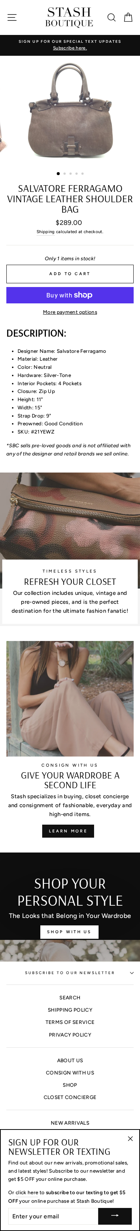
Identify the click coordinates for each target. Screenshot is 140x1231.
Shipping (46, 231)
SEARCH (69, 997)
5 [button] (83, 174)
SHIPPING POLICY (70, 1010)
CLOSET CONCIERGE (70, 1097)
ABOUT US (70, 1060)
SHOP (70, 1085)
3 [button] (71, 174)
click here (27, 1192)
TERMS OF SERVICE (70, 1022)
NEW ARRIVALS (70, 1123)
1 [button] (58, 174)
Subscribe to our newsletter (70, 972)
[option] (70, 45)
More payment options (70, 312)
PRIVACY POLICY (70, 1035)
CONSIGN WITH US (70, 1073)
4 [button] (77, 174)
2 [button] (65, 174)
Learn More (68, 831)
